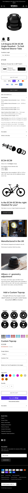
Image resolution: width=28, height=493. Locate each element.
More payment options (14, 401)
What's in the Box (5, 135)
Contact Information (6, 429)
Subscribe (6, 460)
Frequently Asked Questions (7, 433)
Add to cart (14, 77)
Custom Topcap (8, 341)
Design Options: (5, 351)
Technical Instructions (6, 431)
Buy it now (13, 90)
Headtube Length (5, 52)
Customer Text (4, 358)
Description (4, 132)
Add (21, 69)
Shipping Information (6, 424)
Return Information (5, 422)
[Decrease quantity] (3, 386)
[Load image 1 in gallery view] (14, 22)
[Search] (5, 6)
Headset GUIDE (7, 212)
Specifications (4, 97)
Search (2, 418)
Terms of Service (5, 427)
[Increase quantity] (11, 386)
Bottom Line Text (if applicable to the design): (12, 365)
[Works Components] (14, 6)
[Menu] (1, 6)
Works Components (8, 488)
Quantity (3, 383)
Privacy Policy (4, 420)
